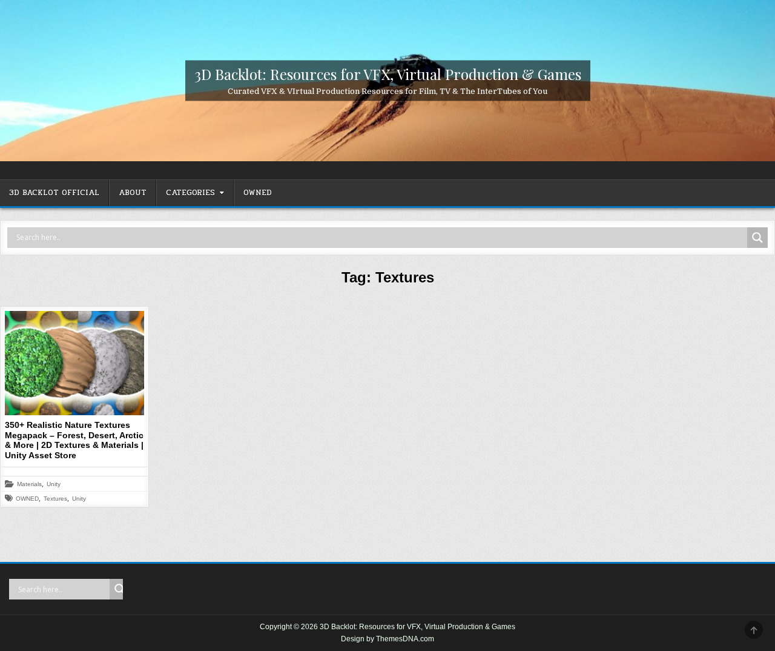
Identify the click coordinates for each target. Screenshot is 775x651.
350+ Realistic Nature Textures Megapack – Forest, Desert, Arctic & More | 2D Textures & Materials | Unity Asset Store (74, 440)
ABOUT (133, 193)
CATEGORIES (190, 193)
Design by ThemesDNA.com (387, 639)
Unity (54, 484)
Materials (29, 484)
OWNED (257, 193)
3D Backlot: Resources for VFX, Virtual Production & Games (387, 73)
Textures (55, 499)
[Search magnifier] (757, 237)
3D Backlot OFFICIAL (54, 193)
